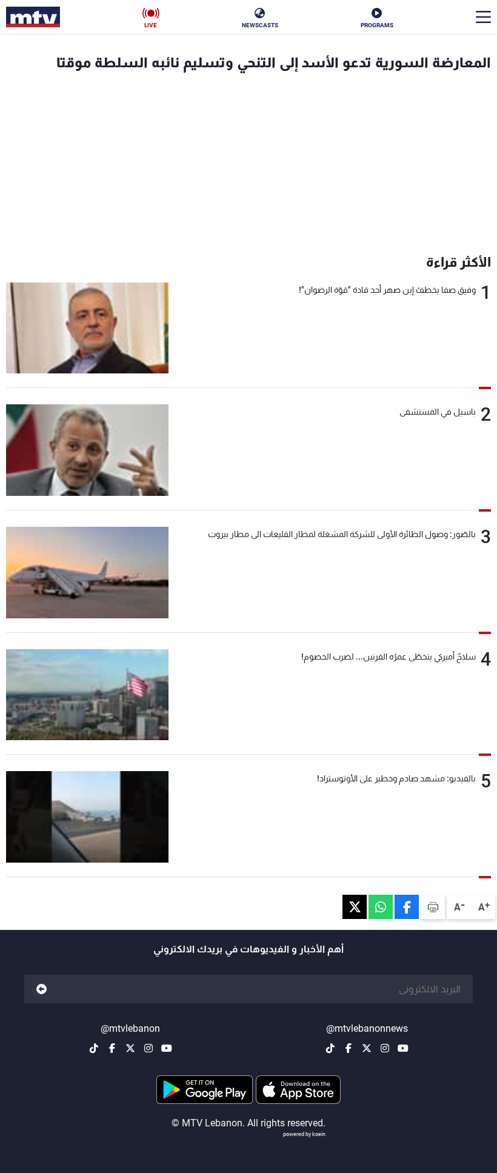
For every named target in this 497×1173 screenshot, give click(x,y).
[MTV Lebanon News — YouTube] (403, 1048)
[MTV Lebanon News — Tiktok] (330, 1048)
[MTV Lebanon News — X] (367, 1048)
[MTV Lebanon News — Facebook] (348, 1048)
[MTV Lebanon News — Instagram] (385, 1048)
